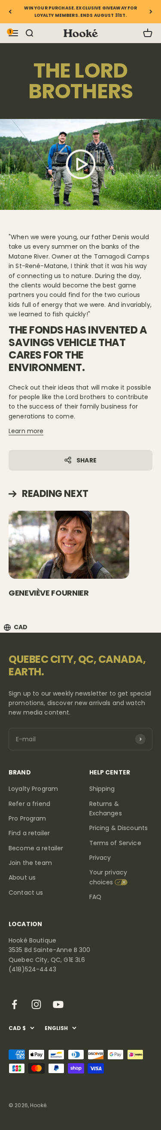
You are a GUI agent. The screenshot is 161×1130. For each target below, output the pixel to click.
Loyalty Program (33, 788)
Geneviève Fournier (49, 592)
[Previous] (10, 11)
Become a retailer (36, 848)
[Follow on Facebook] (14, 1004)
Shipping (102, 788)
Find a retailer (29, 833)
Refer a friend (29, 803)
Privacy (100, 857)
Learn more (26, 431)
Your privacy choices (108, 877)
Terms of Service (115, 843)
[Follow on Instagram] (36, 1004)
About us (22, 877)
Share (86, 460)
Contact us (26, 892)
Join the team (30, 862)
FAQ (95, 897)
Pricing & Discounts (118, 828)
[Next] (150, 11)
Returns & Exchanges (105, 808)
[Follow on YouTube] (58, 1004)
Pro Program (27, 818)
